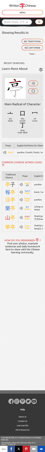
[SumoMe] (41, 449)
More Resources (23, 430)
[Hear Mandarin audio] (33, 83)
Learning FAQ (22, 425)
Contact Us (22, 421)
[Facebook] (11, 449)
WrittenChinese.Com (26, 437)
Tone (32, 54)
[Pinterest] (26, 449)
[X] (18, 449)
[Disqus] (22, 295)
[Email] (34, 449)
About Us (22, 417)
